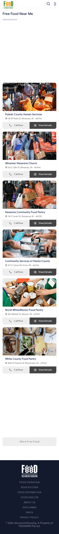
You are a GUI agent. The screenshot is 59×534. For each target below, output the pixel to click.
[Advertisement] (29, 50)
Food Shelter (29, 497)
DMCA (29, 512)
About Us (29, 502)
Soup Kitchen (29, 487)
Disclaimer (30, 507)
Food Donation (29, 482)
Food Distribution (29, 492)
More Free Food (29, 441)
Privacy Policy (29, 517)
